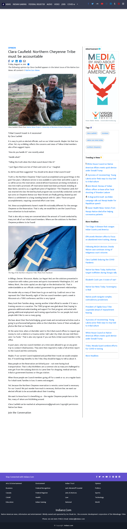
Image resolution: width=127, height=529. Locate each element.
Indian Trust (69, 483)
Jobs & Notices (71, 492)
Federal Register (37, 4)
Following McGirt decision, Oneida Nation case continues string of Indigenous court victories (100, 249)
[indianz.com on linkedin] (119, 476)
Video (57, 4)
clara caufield (91, 133)
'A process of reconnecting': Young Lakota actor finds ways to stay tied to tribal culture (101, 178)
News (8, 4)
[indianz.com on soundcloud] (103, 476)
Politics (98, 488)
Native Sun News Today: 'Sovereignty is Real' (101, 288)
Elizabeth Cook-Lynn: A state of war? (101, 279)
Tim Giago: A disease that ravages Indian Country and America (100, 228)
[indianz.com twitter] (93, 3)
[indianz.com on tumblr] (114, 3)
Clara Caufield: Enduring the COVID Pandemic (100, 261)
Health (38, 497)
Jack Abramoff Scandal (73, 488)
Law (66, 497)
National (68, 502)
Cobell (8, 497)
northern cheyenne (93, 147)
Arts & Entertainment (14, 483)
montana (105, 133)
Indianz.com (68, 525)
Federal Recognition (43, 488)
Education (9, 502)
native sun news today (95, 140)
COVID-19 (71, 4)
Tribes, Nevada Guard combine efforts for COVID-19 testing (101, 347)
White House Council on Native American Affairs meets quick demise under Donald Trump (101, 167)
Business (9, 488)
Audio (49, 4)
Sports (97, 492)
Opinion (98, 483)
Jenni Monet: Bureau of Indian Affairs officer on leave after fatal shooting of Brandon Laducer (100, 189)
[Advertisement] (63, 28)
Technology (99, 497)
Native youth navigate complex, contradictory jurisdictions (99, 298)
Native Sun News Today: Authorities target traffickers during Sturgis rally (101, 271)
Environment (40, 483)
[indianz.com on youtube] (102, 3)
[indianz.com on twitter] (100, 476)
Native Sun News (32, 70)
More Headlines (92, 356)
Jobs (63, 4)
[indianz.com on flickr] (123, 3)
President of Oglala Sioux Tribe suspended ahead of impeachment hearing (100, 309)
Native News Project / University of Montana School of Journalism (49, 127)
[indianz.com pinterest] (119, 3)
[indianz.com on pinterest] (113, 476)
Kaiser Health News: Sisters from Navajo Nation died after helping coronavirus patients (100, 211)
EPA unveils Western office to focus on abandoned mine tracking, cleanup (101, 238)
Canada (8, 492)
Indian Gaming (20, 4)
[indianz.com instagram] (106, 3)
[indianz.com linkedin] (111, 3)
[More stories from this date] (28, 64)
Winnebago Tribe (119, 514)
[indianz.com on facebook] (97, 476)
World (97, 502)
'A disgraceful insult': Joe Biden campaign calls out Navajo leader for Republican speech (101, 200)
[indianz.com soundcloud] (97, 3)
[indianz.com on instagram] (110, 476)
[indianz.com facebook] (88, 3)
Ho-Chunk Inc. (71, 514)
